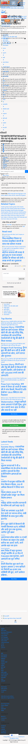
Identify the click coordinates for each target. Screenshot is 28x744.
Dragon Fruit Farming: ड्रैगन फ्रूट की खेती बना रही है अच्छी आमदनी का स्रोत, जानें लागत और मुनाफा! (14, 352)
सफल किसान (4, 6)
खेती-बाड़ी (16, 3)
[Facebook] (3, 144)
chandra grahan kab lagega (16, 210)
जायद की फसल (6, 42)
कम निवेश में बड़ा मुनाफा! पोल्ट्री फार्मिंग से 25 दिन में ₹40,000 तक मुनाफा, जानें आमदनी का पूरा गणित (12, 555)
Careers (3, 720)
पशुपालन (3, 5)
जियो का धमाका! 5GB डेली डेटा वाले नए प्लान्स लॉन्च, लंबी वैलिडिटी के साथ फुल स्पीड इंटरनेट (13, 515)
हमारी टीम (5, 166)
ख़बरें (10, 3)
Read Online (4, 687)
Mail (24, 226)
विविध (14, 18)
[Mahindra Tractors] (6, 24)
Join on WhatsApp (14, 425)
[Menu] (4, 1)
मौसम (12, 3)
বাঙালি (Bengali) (4, 637)
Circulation (3, 690)
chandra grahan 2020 (14, 207)
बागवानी (7, 5)
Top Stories (6, 319)
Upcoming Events (5, 704)
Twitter (3, 728)
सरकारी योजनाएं (21, 3)
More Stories (14, 414)
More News (14, 579)
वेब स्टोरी (20, 5)
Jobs (11, 18)
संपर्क (4, 168)
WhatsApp (3, 733)
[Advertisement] (14, 595)
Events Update (4, 705)
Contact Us (3, 718)
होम (8, 3)
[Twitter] (3, 148)
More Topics (6, 175)
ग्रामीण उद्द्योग (4, 672)
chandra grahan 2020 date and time (9, 212)
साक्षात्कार (15, 6)
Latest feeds (7, 442)
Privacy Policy (7, 737)
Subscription (4, 689)
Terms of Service (15, 737)
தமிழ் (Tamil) (4, 636)
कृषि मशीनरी (5, 40)
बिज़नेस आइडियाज (7, 44)
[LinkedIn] (3, 149)
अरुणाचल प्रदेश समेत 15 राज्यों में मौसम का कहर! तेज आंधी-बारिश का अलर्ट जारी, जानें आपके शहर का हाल (14, 541)
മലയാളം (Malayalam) (6, 632)
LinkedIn (3, 729)
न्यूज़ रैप (8, 17)
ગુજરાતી (3, 648)
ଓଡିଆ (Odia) (4, 641)
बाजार (8, 6)
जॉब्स (15, 622)
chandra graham (5, 207)
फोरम (4, 163)
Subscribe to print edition (7, 696)
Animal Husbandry (5, 548)
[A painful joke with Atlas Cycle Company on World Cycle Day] (14, 235)
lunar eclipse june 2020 (18, 215)
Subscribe (14, 139)
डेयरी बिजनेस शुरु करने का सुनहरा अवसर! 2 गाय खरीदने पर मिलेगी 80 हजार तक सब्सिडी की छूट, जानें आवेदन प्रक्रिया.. (13, 569)
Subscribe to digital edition (7, 698)
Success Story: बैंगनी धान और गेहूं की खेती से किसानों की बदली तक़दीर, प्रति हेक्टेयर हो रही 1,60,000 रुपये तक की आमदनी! (13, 370)
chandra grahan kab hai (15, 209)
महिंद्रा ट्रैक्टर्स (5, 39)
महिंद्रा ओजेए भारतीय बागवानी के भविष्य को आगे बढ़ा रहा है (13, 504)
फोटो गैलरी (8, 8)
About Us (3, 716)
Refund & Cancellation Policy (17, 737)
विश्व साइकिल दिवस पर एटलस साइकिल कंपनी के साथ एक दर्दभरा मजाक (12, 241)
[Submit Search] (26, 171)
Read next (7, 231)
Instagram (3, 731)
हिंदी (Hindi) (3, 630)
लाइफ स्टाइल (7, 18)
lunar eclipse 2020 (9, 215)
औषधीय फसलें (4, 662)
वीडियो (12, 8)
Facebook (3, 726)
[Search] (5, 10)
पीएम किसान (5, 45)
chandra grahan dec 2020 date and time (13, 214)
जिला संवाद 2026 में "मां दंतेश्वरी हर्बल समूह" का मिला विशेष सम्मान (13, 495)
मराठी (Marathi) (4, 634)
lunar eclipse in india (6, 217)
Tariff (2, 692)
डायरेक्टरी (22, 8)
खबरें (2, 653)
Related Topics (8, 204)
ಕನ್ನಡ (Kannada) (5, 639)
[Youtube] (3, 151)
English (2, 629)
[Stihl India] (11, 21)
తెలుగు (2, 646)
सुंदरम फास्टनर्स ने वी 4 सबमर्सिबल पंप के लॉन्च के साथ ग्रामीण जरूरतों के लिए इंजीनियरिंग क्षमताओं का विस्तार (14, 471)
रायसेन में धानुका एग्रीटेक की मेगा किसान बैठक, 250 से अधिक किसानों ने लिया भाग (12, 484)
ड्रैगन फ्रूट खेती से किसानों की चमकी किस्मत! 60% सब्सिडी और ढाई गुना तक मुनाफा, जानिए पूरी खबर (13, 528)
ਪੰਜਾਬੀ (2, 644)
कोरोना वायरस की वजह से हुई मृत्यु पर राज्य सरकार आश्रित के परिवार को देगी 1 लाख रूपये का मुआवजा (13, 194)
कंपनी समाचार (21, 6)
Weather (3, 535)
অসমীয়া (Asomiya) (5, 642)
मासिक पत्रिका (17, 8)
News (2, 463)
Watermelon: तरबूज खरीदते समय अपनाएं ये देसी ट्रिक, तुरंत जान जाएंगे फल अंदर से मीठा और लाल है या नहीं (13, 406)
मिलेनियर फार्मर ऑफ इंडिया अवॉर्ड (10, 37)
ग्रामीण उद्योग (15, 5)
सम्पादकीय (3, 8)
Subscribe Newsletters (14, 437)
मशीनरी (10, 5)
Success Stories (5, 445)
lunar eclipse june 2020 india (10, 219)
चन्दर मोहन (9, 225)
